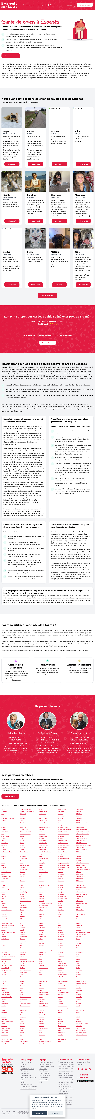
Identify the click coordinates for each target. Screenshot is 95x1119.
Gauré (21, 990)
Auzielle (3, 874)
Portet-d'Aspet (61, 976)
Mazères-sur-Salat (43, 1028)
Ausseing (3, 860)
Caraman (3, 1014)
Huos (21, 1037)
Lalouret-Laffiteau (43, 858)
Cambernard (4, 1003)
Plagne (59, 959)
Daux (21, 885)
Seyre (77, 956)
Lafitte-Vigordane (43, 845)
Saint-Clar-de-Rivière (81, 829)
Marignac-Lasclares (43, 992)
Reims (60, 1091)
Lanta (40, 867)
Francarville (23, 952)
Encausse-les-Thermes (25, 901)
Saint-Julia (78, 860)
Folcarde (22, 934)
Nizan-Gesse (61, 909)
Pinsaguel (60, 954)
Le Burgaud (42, 912)
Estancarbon (23, 918)
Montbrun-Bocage (62, 840)
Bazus (2, 905)
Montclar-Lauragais (62, 847)
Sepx (77, 954)
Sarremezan (79, 925)
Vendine (78, 1001)
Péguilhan (60, 939)
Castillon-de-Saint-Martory (26, 811)
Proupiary (60, 997)
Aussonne (3, 865)
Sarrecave (78, 923)
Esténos (22, 921)
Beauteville (4, 912)
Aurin (2, 858)
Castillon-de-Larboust (25, 809)
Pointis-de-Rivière (62, 965)
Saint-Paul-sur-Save (81, 887)
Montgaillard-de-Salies (63, 863)
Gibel (21, 1001)
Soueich (78, 965)
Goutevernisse (24, 1010)
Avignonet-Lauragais (6, 876)
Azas (2, 880)
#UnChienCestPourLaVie (29, 1086)
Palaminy (60, 925)
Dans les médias (45, 1073)
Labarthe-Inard (42, 816)
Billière (3, 941)
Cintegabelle (23, 858)
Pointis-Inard (61, 968)
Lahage (40, 854)
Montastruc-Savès (62, 831)
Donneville (23, 889)
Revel (59, 1017)
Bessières (3, 936)
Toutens (78, 979)
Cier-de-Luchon (24, 851)
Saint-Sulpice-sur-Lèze (81, 903)
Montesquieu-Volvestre (63, 860)
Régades (60, 1014)
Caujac (21, 820)
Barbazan (3, 896)
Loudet (40, 970)
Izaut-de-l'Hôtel (24, 1041)
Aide (22, 1080)
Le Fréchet (41, 930)
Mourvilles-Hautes (62, 898)
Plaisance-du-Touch (62, 963)
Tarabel (78, 968)
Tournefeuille (79, 976)
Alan (2, 814)
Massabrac (41, 1010)
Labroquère (42, 834)
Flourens (22, 932)
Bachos (3, 885)
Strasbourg (62, 1093)
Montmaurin (61, 880)
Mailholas (41, 983)
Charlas (22, 843)
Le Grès (41, 932)
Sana (77, 921)
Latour (40, 889)
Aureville (3, 849)
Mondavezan (61, 811)
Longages (41, 965)
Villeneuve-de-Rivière (81, 1030)
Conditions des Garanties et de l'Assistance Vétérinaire (28, 1075)
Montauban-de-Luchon (63, 834)
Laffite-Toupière (43, 843)
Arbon (3, 825)
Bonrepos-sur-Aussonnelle (8, 956)
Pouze (59, 990)
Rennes (65, 1091)
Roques (59, 1030)
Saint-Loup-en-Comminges (83, 869)
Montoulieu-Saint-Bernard (64, 883)
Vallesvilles (79, 997)
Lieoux (40, 961)
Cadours (3, 999)
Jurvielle (22, 1043)
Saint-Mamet (79, 874)
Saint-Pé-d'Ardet (80, 889)
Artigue (3, 838)
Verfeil (78, 1005)
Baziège (3, 903)
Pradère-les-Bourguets (63, 992)
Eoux (21, 903)
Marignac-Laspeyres (44, 994)
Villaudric (78, 1021)
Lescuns (41, 941)
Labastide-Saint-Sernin (44, 827)
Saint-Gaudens (79, 847)
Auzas (2, 869)
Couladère (22, 874)
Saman (78, 916)
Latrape (41, 892)
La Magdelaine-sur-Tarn (45, 860)
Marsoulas (41, 1001)
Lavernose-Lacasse (43, 905)
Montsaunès (61, 894)
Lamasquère (42, 863)
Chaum (22, 845)
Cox (21, 878)
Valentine (78, 992)
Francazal (22, 954)
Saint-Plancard (79, 896)
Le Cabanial (42, 914)
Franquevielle (23, 959)
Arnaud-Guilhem (5, 836)
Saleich (78, 907)
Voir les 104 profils (47, 295)
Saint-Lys (78, 872)
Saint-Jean (79, 854)
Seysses (78, 959)
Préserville (60, 994)
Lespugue (41, 947)
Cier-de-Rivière (24, 854)
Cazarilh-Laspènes (24, 822)
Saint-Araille (79, 816)
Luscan (40, 979)
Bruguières (4, 988)
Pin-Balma (60, 952)
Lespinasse (41, 943)
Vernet (78, 1008)
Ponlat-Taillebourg (62, 974)
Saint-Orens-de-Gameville (82, 883)
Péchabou (60, 932)
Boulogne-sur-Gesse (6, 965)
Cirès (21, 860)
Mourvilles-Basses (62, 896)
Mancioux (41, 988)
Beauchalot (4, 907)
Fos (21, 945)
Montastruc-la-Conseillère (64, 829)
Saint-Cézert (79, 825)
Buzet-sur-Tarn (5, 992)
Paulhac (60, 927)
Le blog (23, 1082)
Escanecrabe (23, 907)
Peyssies (60, 947)
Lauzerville (41, 901)
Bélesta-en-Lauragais (6, 923)
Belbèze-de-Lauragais (6, 918)
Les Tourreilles (42, 952)
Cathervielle (23, 814)
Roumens (60, 1041)
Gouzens (22, 1012)
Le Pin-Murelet (42, 936)
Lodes (40, 963)
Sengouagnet (79, 952)
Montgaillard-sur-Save (63, 867)
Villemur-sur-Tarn (80, 1028)
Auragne (3, 847)
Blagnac (3, 945)
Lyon (60, 1084)
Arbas (2, 822)
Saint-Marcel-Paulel (81, 876)
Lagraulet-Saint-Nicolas (45, 851)
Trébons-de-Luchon (81, 981)
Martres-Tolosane (43, 1005)
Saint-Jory (78, 858)
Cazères (22, 836)
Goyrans (22, 1014)
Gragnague (23, 1017)
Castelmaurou (4, 1034)
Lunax (40, 974)
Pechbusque (61, 936)
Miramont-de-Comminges (45, 1041)
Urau (77, 985)
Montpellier (69, 1089)
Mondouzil (60, 818)
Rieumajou (60, 1021)
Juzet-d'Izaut (42, 814)
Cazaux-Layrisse (24, 829)
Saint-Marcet (79, 878)
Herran (22, 1032)
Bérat (2, 934)
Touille (78, 972)
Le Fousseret (42, 927)
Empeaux (22, 898)
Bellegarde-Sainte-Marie (7, 925)
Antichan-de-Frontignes (7, 818)
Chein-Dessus (23, 847)
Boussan (3, 972)
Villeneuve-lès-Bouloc (81, 1034)
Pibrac (59, 950)
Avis (41, 1082)
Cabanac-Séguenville (6, 997)
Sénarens (78, 950)
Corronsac (22, 872)
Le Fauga (41, 925)
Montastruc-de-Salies (63, 827)
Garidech (22, 985)
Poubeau (60, 983)
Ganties (22, 976)
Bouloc (3, 963)
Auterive (3, 867)
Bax (2, 901)
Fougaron (22, 947)
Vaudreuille (79, 999)
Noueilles (60, 914)
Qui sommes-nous (45, 1064)
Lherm (40, 959)
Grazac (22, 1023)
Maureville (41, 1019)
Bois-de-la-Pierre (5, 950)
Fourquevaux (23, 950)
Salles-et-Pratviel (80, 912)
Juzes (40, 809)
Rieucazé (60, 1019)
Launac (40, 894)
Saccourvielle (79, 809)
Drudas (22, 894)
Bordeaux (68, 1086)
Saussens (78, 930)
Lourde (40, 972)
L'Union (40, 976)
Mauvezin (41, 1023)
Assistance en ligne (83, 1062)
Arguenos (3, 829)
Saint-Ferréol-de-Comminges (83, 845)
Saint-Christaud (80, 827)
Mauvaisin (41, 1021)
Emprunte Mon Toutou (66, 1069)
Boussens (3, 974)
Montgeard (60, 872)
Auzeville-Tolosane (6, 872)
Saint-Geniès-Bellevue (81, 849)
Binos (2, 943)
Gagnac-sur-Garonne (25, 970)
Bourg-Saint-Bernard (6, 970)
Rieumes (60, 1023)
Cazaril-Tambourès (24, 825)
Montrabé (60, 889)
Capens (3, 1010)
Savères (78, 939)
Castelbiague (4, 1030)
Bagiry (3, 887)
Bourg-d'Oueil (5, 968)
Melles (40, 1030)
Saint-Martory (79, 880)
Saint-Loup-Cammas (81, 867)
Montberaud (61, 836)
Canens (3, 1008)
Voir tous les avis (47, 343)
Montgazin (60, 869)
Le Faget (41, 923)
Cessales (22, 840)
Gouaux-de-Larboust (25, 1003)
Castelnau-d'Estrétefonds (7, 1037)
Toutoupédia (44, 1080)
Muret (59, 903)
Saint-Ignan (79, 851)
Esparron (22, 912)
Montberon (60, 838)
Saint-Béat (79, 820)
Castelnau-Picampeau (6, 1039)
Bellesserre (4, 927)
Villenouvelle (79, 1039)
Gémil (21, 992)
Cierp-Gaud (23, 856)
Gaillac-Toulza (23, 972)
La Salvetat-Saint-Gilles (44, 885)
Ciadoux (22, 849)
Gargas (22, 983)
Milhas (40, 1039)
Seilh (77, 945)
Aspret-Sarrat (4, 843)
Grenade (22, 1026)
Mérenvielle (42, 1034)
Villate (78, 1019)
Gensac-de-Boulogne (25, 997)
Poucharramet (61, 985)
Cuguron (22, 883)
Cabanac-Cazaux (5, 994)
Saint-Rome (79, 898)
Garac (21, 979)
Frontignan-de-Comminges (27, 961)
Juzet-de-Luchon (43, 811)
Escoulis (22, 909)
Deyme (22, 887)
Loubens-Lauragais (43, 968)
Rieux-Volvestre (62, 1026)
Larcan (40, 874)
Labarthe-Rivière (43, 818)
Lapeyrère (41, 869)
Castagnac (4, 1026)
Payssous (60, 930)
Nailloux (60, 905)
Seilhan (78, 947)
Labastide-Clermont (44, 825)
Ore (59, 923)
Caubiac (22, 816)
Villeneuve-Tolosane (81, 1037)
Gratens (22, 1019)
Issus (21, 1039)
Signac (78, 961)
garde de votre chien (67, 1066)
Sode (77, 963)
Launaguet (41, 896)
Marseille (61, 1086)
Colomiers (22, 867)
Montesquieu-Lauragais (63, 858)
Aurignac (3, 856)
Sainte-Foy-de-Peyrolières (82, 834)
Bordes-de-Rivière (6, 959)
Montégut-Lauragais (63, 854)
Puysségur (60, 1003)
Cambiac (3, 1005)
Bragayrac (4, 981)
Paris (70, 1082)
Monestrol (60, 822)
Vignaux (78, 1012)
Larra (40, 878)
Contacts (80, 1064)
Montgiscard (61, 874)
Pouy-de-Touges (62, 988)
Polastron (60, 970)
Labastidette (42, 829)
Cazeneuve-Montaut (25, 834)
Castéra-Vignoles (5, 1041)
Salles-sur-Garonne (81, 914)
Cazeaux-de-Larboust (25, 831)
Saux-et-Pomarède (81, 934)
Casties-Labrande (5, 1043)
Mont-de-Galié (61, 849)
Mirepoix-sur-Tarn (62, 809)
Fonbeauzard (23, 936)
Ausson (3, 863)
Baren (3, 898)
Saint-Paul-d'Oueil (80, 885)
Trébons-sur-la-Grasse (81, 983)
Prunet (59, 999)
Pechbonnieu (61, 934)
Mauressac (41, 1017)
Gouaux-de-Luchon (25, 1005)
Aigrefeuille (4, 811)
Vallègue (78, 994)
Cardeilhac (4, 1019)
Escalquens (23, 905)
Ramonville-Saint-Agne (63, 1008)
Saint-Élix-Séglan (80, 840)
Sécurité (52, 5)
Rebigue (60, 1012)
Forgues (22, 943)
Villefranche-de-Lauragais (82, 1023)
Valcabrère (79, 990)
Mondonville (61, 816)
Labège (41, 831)
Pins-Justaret (61, 956)
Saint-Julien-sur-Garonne (82, 863)
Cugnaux (22, 880)
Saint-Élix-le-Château (81, 838)
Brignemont (4, 985)
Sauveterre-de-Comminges (83, 932)
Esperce (22, 914)
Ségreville (78, 943)
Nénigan (60, 907)
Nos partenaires (45, 1075)
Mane (40, 990)
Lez (40, 956)
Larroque (41, 880)
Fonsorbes (22, 939)
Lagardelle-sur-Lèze (44, 847)
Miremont (41, 1043)
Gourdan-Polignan (24, 1008)
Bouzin (3, 979)
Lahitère (41, 856)
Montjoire (60, 878)
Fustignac (22, 968)
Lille (63, 1089)
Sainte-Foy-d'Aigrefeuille (82, 831)
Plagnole (60, 961)
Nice (59, 1089)
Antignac (3, 820)
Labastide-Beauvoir (44, 822)
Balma (3, 894)
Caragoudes (4, 1012)
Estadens (22, 916)
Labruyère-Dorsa (43, 836)
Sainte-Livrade (79, 836)
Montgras (60, 876)
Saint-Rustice (79, 901)
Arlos (2, 834)
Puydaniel (60, 1001)
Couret (22, 876)
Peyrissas (60, 943)
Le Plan (40, 939)
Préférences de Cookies (28, 1089)
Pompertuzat (61, 972)
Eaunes (22, 896)
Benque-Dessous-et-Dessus (8, 932)
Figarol (22, 930)
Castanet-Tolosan (5, 1028)
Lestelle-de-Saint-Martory (45, 950)
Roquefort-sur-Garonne (64, 1028)
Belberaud (4, 916)
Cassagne (3, 1023)
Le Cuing (41, 918)
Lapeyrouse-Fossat (43, 872)
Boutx (3, 976)
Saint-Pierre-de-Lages (81, 894)
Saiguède (78, 811)
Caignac (3, 1001)
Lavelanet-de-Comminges (45, 903)
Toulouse (78, 974)
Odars (59, 916)
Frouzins (22, 965)
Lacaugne (41, 838)
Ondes (59, 918)
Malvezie (41, 985)
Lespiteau (41, 945)
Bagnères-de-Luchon (6, 889)
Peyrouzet (60, 945)
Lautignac (41, 898)
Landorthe (41, 865)
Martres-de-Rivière (44, 1003)
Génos (21, 994)
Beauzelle (3, 914)
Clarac (21, 863)
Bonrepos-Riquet (5, 954)
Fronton (22, 963)
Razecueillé (60, 1010)
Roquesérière (61, 1032)
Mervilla (41, 1037)
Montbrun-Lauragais (63, 843)
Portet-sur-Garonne (63, 981)
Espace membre (85, 5)
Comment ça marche (29, 5)
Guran (21, 1030)
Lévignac (41, 954)
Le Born (41, 909)
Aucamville (4, 845)
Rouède (60, 1037)
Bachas (3, 883)
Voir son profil (12, 164)
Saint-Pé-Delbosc (80, 892)
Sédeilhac (78, 941)
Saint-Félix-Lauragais (81, 843)
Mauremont (42, 1014)
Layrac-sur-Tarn (43, 907)
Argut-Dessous (5, 831)
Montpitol (60, 887)
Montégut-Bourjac (62, 851)
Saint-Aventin (79, 818)
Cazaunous (23, 827)
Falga (21, 925)
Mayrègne (41, 1026)
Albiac (3, 816)
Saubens (78, 927)
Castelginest (4, 1032)
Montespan (60, 856)
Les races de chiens (27, 1084)
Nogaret (60, 912)
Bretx (2, 983)
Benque (3, 930)
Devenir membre (10, 796)
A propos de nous (23, 1111)
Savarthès (78, 936)
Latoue (40, 887)
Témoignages (43, 5)
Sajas (77, 905)
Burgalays (3, 990)
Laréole (41, 876)
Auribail (3, 854)
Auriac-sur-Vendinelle (6, 851)
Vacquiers (78, 988)
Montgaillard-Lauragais (63, 865)
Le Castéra (41, 916)
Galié (21, 974)
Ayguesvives (4, 878)
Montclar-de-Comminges (64, 845)
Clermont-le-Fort (24, 865)
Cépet (21, 838)
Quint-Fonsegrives (62, 1005)
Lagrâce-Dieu (42, 849)
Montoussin (60, 885)
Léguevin (41, 934)
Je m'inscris (68, 5)
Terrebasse (79, 970)
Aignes (3, 809)
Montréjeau (61, 892)
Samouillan (79, 918)
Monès (59, 820)
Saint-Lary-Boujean (81, 865)
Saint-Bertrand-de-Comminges (84, 822)
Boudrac (3, 961)
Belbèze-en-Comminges (7, 921)
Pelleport (60, 941)
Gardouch (22, 981)
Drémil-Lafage (23, 892)
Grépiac (22, 1028)
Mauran (41, 1012)
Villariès (78, 1017)
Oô (58, 921)
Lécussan (41, 921)
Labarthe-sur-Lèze (43, 820)
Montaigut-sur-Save (63, 825)
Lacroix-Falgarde (43, 840)
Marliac (40, 997)
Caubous (22, 818)
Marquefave (42, 999)
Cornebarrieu (23, 869)
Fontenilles (23, 941)
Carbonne (3, 1017)
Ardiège (3, 827)
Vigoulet (78, 1014)
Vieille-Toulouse (80, 1010)
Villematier (79, 1026)
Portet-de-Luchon (62, 979)
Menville (41, 1032)
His (21, 1034)
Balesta (3, 892)
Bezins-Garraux (5, 939)
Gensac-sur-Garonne (25, 999)
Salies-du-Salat (79, 909)
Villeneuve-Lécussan (81, 1032)
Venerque (78, 1003)
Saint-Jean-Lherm (80, 856)
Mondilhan (60, 814)
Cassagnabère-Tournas (7, 1021)
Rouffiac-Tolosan (62, 1039)
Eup (21, 923)
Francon (22, 956)
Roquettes (60, 1034)
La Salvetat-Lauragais (44, 883)
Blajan (3, 947)
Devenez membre (10, 56)
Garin (21, 988)
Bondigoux (4, 952)
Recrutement (44, 1077)
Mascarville (41, 1008)
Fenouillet (22, 927)
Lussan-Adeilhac (43, 981)
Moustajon (60, 901)
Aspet (2, 840)
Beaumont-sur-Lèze (6, 909)
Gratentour (23, 1021)
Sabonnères (61, 1043)
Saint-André (79, 814)
